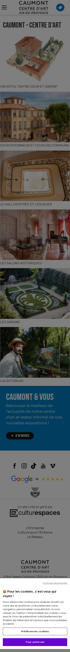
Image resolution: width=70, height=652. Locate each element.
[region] (35, 613)
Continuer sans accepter (55, 583)
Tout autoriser (35, 641)
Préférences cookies (35, 631)
